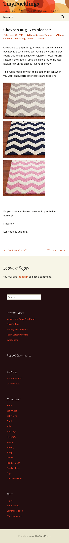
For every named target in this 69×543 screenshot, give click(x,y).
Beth (42, 38)
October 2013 (13, 383)
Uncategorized (14, 478)
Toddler (48, 34)
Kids (9, 426)
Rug (24, 38)
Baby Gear (12, 410)
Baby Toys (12, 415)
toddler (30, 38)
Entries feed (13, 505)
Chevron (7, 38)
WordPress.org (14, 515)
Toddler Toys (13, 468)
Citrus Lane (56, 250)
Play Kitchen (13, 324)
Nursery (39, 34)
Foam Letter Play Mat (17, 334)
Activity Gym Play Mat (17, 329)
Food (9, 421)
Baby (31, 34)
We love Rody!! (14, 250)
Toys (9, 473)
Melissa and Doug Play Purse (21, 319)
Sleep (10, 452)
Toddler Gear (13, 462)
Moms (10, 441)
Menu (6, 17)
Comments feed (15, 510)
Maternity (11, 436)
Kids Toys (11, 431)
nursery (17, 38)
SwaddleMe (12, 339)
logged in (23, 276)
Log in (10, 500)
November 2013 (14, 378)
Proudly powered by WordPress (34, 536)
